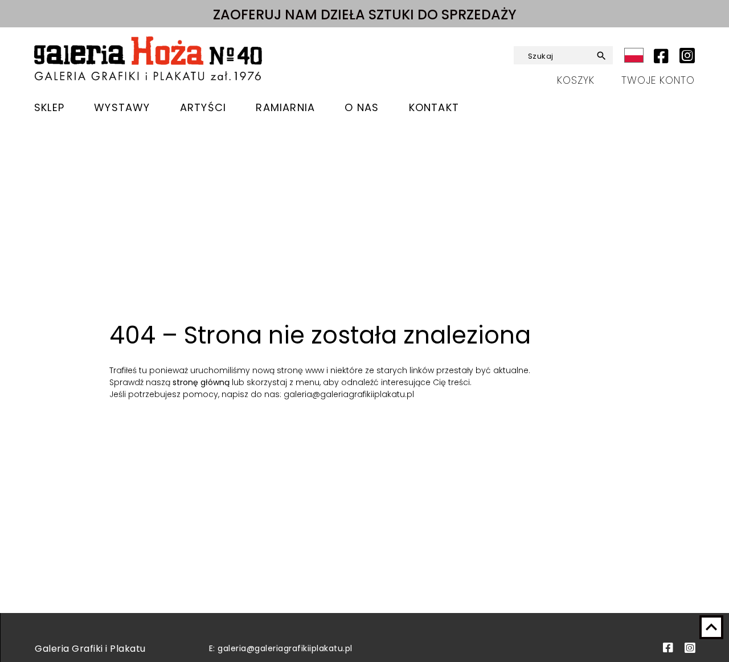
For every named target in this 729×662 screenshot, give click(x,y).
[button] (600, 56)
